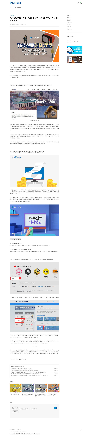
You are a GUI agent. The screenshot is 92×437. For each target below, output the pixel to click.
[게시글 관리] (16, 359)
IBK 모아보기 (18, 7)
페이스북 (68, 41)
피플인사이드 (69, 29)
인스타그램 (71, 41)
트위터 (74, 41)
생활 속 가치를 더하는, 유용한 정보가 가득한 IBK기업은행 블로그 (25, 409)
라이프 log (13, 366)
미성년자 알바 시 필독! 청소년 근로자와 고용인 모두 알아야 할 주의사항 (25, 373)
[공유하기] (14, 359)
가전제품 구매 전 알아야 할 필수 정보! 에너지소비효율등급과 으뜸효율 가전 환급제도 (28, 372)
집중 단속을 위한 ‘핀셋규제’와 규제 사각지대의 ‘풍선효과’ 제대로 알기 (25, 370)
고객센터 (19, 429)
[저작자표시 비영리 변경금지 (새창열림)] (25, 359)
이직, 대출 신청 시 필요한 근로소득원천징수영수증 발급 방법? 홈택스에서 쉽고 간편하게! (28, 375)
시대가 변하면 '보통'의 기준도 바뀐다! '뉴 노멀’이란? (21, 368)
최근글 (68, 36)
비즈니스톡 (69, 26)
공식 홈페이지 (12, 429)
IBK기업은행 (15, 407)
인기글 (72, 36)
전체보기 (68, 15)
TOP (81, 430)
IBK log (68, 24)
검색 (78, 3)
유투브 (77, 41)
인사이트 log (69, 22)
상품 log (68, 20)
